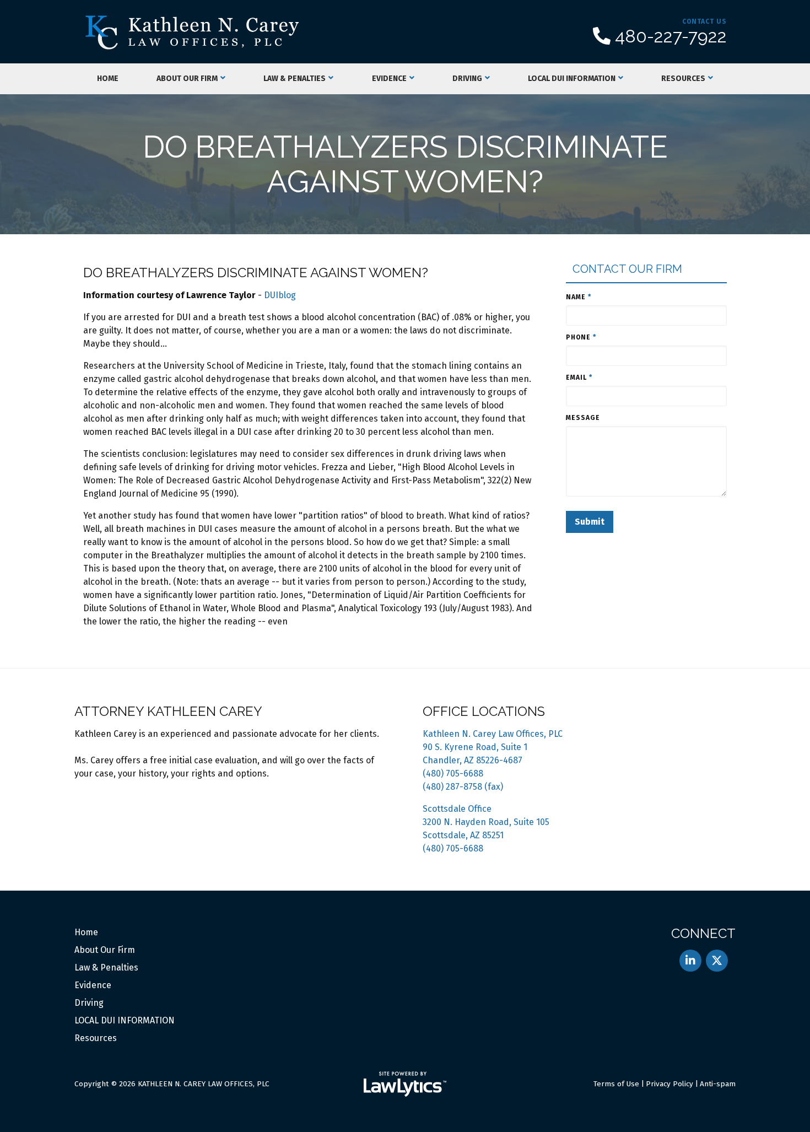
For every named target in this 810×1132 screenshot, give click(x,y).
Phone (581, 337)
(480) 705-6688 (453, 773)
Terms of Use (616, 1083)
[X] (717, 961)
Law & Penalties (294, 78)
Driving (467, 78)
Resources (683, 78)
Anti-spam (718, 1083)
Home (107, 78)
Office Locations (484, 711)
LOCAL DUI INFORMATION (571, 78)
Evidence (389, 78)
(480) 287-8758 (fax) (463, 786)
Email (579, 377)
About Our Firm (187, 78)
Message (583, 418)
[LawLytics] (405, 1084)
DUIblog (280, 295)
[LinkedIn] (690, 961)
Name (578, 297)
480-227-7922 (671, 36)
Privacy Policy (669, 1083)
